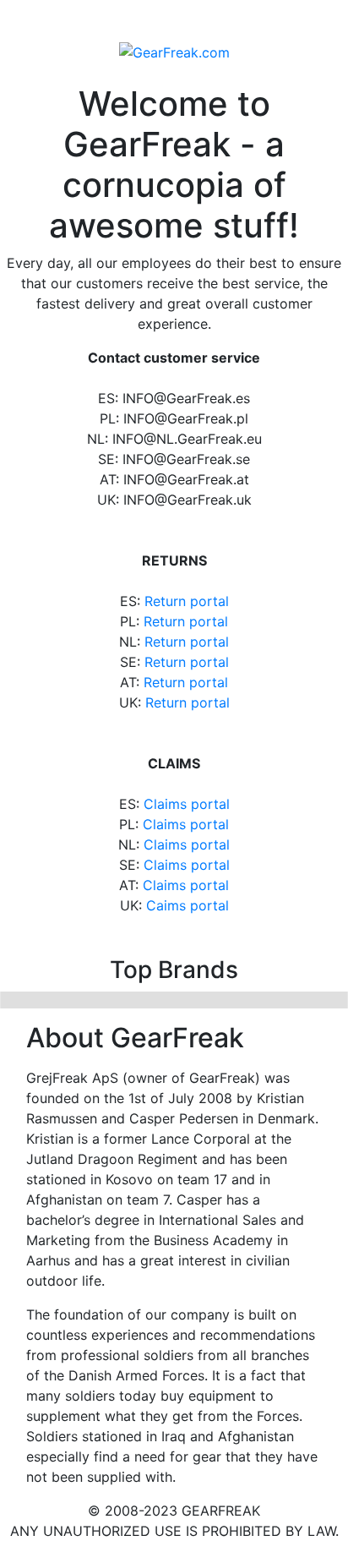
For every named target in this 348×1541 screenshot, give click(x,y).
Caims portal (187, 905)
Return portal (186, 601)
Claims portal (187, 803)
